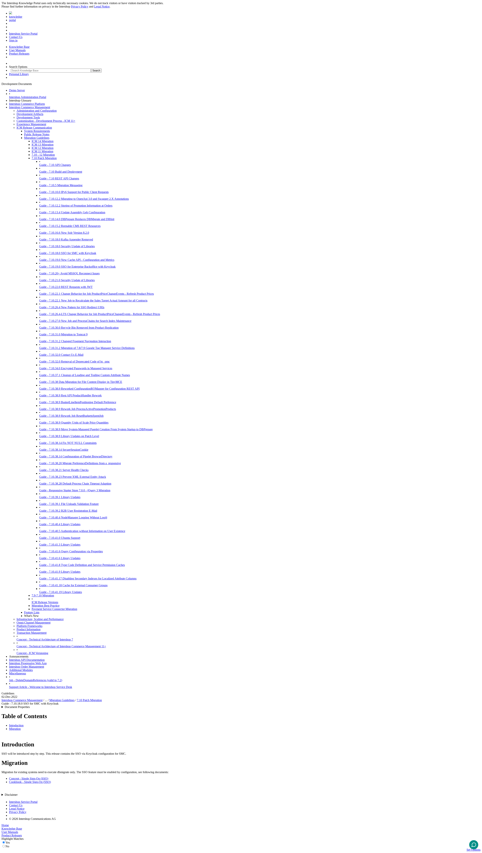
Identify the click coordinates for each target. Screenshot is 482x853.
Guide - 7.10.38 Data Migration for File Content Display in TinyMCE (80, 381)
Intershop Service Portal (23, 33)
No (7, 846)
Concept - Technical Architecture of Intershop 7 (45, 639)
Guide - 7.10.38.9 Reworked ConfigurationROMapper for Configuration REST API (89, 388)
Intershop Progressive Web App (28, 663)
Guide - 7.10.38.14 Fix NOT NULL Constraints (68, 442)
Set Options (473, 849)
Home (5, 825)
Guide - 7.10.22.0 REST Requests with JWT (66, 287)
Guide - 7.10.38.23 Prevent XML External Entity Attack (72, 476)
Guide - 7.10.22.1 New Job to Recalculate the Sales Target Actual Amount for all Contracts (93, 300)
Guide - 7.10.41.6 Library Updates (59, 558)
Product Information (28, 629)
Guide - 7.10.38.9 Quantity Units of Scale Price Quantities (73, 422)
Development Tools (28, 117)
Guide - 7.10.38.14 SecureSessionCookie (63, 449)
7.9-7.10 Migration (43, 595)
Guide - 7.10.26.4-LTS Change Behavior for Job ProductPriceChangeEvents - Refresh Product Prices (99, 314)
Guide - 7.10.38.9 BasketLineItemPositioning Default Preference (77, 402)
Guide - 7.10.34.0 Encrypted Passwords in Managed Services (75, 368)
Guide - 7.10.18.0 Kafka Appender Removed (66, 239)
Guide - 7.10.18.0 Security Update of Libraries (67, 246)
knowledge (15, 16)
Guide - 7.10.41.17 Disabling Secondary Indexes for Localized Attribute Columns (88, 578)
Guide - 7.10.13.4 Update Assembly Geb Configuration (72, 212)
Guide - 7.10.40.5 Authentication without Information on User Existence (82, 531)
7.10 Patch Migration (44, 158)
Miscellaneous (17, 673)
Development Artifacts (30, 114)
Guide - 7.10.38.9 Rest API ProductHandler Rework (70, 395)
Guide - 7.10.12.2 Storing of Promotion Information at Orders (75, 205)
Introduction (16, 725)
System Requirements (37, 131)
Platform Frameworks (29, 626)
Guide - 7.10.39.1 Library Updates (59, 497)
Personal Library (19, 74)
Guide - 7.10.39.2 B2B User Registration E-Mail (68, 510)
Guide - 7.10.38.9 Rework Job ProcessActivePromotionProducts (77, 409)
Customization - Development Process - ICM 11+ (46, 120)
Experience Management (31, 124)
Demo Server (17, 90)
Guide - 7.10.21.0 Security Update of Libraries (67, 280)
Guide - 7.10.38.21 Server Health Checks (63, 470)
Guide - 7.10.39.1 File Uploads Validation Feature (69, 504)
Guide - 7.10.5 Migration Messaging (60, 185)
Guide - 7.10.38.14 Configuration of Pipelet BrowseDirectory (75, 456)
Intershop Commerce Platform (27, 103)
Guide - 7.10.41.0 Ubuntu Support (59, 537)
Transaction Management (32, 632)
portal (12, 20)
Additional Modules (21, 670)
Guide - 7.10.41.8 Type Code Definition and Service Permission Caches (82, 565)
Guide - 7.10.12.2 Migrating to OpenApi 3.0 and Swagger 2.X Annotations (84, 198)
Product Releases (19, 53)
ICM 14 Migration (42, 141)
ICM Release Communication (34, 127)
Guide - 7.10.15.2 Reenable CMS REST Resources (70, 226)
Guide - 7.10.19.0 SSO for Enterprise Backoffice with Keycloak (77, 266)
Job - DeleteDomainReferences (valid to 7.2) (35, 680)
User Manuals (17, 50)
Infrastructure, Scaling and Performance (40, 619)
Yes (7, 842)
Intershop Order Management (26, 666)
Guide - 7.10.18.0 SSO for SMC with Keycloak (67, 253)
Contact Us (15, 37)
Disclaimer (11, 794)
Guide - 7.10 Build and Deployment (60, 171)
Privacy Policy (79, 6)
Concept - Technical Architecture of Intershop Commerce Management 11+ (61, 646)
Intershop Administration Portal (27, 97)
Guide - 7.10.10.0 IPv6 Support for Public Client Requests (74, 192)
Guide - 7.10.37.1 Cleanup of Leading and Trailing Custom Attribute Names (84, 375)
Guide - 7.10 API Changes (55, 164)
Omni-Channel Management (33, 622)
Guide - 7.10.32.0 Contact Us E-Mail (61, 354)
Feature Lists (31, 612)
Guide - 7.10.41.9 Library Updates (59, 571)
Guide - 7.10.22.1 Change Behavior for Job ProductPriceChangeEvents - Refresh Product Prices (96, 293)
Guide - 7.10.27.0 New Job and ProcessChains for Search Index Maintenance (85, 320)
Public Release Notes (36, 134)
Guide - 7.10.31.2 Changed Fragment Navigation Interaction (75, 341)
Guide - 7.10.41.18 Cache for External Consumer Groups (73, 585)
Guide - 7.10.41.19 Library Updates (60, 592)
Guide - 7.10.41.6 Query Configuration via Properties (71, 551)
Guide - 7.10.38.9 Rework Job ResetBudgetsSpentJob (71, 415)
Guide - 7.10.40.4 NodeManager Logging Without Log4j (73, 517)
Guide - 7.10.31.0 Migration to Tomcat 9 (63, 334)
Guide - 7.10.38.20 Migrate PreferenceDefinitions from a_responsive (80, 463)
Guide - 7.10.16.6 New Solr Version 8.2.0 (64, 232)
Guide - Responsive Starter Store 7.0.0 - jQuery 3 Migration (74, 490)
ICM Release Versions (45, 602)
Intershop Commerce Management (29, 107)
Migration (15, 728)
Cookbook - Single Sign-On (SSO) (30, 782)
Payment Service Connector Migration (54, 609)
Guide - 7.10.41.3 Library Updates (59, 544)
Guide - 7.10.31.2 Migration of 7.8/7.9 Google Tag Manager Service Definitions (87, 348)
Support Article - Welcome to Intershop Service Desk (40, 687)
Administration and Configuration (37, 110)
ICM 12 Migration (42, 148)
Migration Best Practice (45, 605)
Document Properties (17, 707)
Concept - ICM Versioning (32, 653)
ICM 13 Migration (42, 144)
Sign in (13, 40)
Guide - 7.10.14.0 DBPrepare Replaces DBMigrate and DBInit (76, 219)
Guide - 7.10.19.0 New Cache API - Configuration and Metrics (76, 259)
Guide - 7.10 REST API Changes (59, 178)
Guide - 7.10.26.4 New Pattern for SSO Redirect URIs (71, 307)
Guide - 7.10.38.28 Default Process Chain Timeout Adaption (75, 483)
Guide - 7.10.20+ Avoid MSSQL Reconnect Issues (69, 273)
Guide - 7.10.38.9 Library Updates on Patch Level (69, 436)
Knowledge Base (19, 46)
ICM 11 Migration (42, 151)
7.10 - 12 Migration (43, 154)
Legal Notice (102, 6)
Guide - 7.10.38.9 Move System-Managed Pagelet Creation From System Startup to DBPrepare (96, 429)
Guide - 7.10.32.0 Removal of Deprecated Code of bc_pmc (74, 361)
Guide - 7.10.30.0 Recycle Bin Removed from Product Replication (79, 327)
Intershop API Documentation (27, 659)
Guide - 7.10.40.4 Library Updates (59, 524)
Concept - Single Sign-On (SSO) (28, 778)
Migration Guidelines (36, 137)
